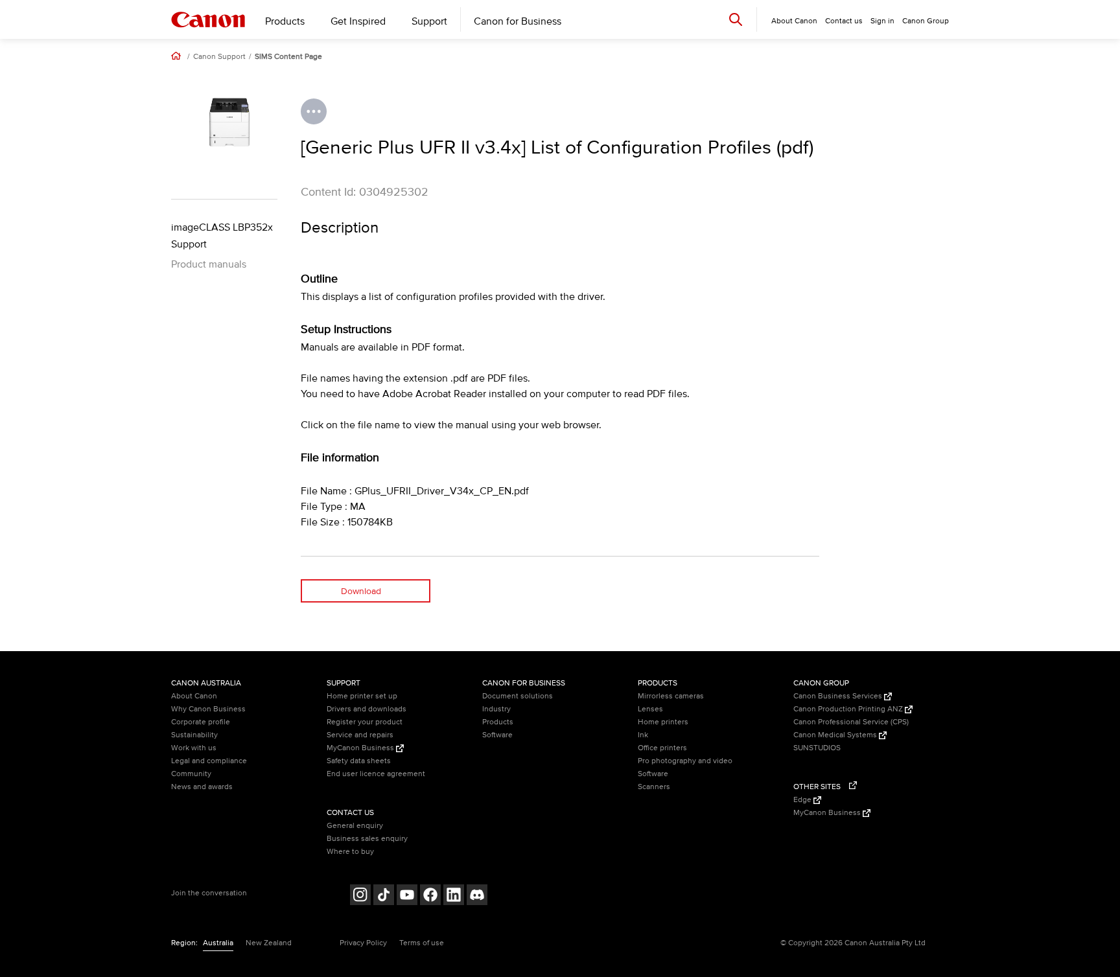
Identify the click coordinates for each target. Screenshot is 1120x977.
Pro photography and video (685, 761)
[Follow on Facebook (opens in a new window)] (430, 896)
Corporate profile (200, 722)
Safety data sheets (359, 761)
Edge (803, 800)
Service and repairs (360, 735)
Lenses (650, 709)
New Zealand (269, 943)
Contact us (844, 21)
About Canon (194, 696)
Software (497, 735)
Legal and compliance (209, 761)
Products (285, 21)
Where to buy (350, 851)
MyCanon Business (361, 748)
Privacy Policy (363, 943)
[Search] (735, 19)
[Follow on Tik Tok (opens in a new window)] (383, 896)
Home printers (663, 722)
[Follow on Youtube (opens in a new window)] (407, 896)
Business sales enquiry (367, 839)
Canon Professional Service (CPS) (851, 722)
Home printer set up (362, 696)
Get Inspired (358, 21)
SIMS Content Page (288, 57)
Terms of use (421, 943)
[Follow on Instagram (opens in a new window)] (360, 896)
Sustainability (194, 735)
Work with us (193, 748)
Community (191, 774)
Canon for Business (517, 21)
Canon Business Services (838, 696)
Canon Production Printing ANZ (849, 709)
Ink (643, 735)
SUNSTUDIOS (817, 748)
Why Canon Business (208, 709)
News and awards (202, 787)
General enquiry (355, 826)
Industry (496, 709)
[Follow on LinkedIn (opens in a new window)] (453, 896)
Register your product (364, 722)
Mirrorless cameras (671, 696)
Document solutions (517, 696)
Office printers (662, 748)
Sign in (882, 21)
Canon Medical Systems (836, 735)
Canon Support (219, 57)
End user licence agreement (376, 774)
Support (429, 21)
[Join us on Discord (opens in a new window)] (477, 896)
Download (361, 591)
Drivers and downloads (366, 709)
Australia (218, 943)
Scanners (654, 787)
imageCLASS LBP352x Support (222, 236)
